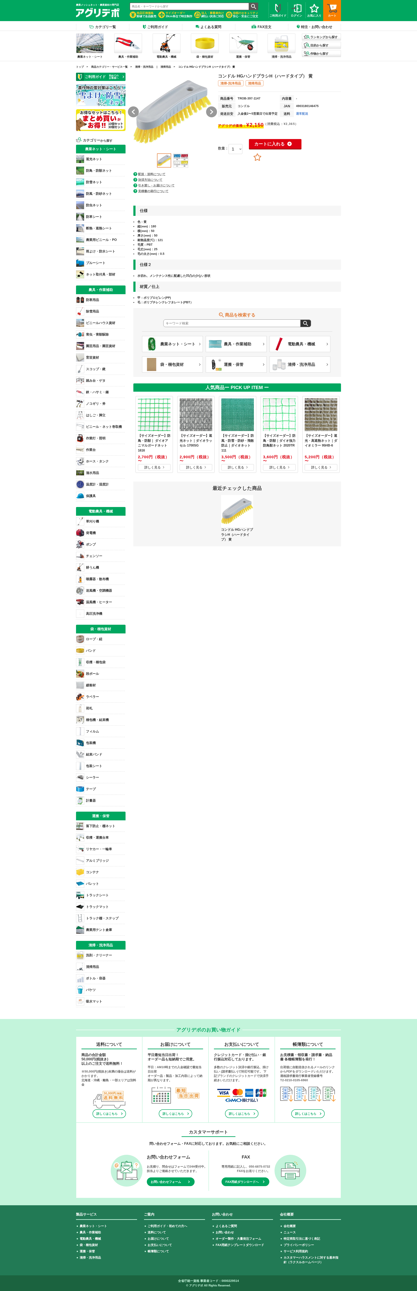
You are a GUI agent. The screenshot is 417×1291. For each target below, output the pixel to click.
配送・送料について (151, 174)
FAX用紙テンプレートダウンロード (240, 1245)
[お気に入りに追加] (257, 157)
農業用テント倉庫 (99, 930)
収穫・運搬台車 (97, 837)
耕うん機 (92, 567)
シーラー (92, 777)
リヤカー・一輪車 (99, 849)
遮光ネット (94, 159)
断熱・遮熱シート (99, 228)
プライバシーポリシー (299, 1245)
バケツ (91, 990)
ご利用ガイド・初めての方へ (167, 1226)
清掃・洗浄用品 (144, 66)
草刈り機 (92, 521)
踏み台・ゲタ (96, 380)
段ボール (92, 673)
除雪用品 (92, 311)
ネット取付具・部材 (100, 274)
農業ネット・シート (93, 1226)
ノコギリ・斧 (96, 403)
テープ (91, 789)
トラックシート (97, 895)
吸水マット (94, 1001)
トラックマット (97, 906)
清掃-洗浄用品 (230, 83)
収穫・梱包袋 (96, 662)
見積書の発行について (153, 191)
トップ (80, 66)
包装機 (91, 743)
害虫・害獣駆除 (97, 334)
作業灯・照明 (96, 438)
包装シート (94, 766)
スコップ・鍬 (96, 369)
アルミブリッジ (97, 860)
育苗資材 (92, 357)
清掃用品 (166, 66)
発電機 (91, 533)
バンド (91, 650)
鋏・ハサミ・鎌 (97, 392)
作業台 (91, 450)
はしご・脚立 (96, 415)
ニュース (290, 1232)
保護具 (91, 496)
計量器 (91, 800)
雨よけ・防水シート (100, 251)
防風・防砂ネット (99, 193)
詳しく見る (152, 467)
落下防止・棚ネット (100, 826)
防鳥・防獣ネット (99, 170)
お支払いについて (160, 1245)
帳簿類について (158, 1251)
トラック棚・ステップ (102, 918)
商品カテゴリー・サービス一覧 (109, 66)
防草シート (94, 216)
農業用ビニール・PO (101, 240)
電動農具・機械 (90, 1238)
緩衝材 (91, 685)
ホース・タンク (97, 461)
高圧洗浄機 (94, 613)
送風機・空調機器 (99, 590)
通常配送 (302, 113)
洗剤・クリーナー (99, 955)
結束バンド (94, 754)
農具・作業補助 (90, 1232)
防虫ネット (94, 205)
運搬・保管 (87, 1251)
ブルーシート (96, 263)
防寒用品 (92, 300)
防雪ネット (94, 182)
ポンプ (91, 544)
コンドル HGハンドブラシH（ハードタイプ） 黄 (206, 66)
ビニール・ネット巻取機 (104, 426)
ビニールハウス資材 (100, 323)
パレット (92, 883)
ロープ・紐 (94, 639)
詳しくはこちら (107, 1113)
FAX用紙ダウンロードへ (242, 1182)
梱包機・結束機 (97, 720)
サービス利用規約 (296, 1251)
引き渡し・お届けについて (156, 185)
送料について (157, 1232)
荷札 (89, 708)
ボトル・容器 (96, 978)
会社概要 (290, 1226)
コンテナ (92, 872)
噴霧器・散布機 (97, 579)
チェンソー (94, 556)
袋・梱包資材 (89, 1245)
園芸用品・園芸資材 (100, 346)
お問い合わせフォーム (166, 1182)
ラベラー (92, 696)
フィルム (92, 731)
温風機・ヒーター (99, 602)
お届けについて (158, 1238)
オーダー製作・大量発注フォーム (238, 1238)
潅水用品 (92, 473)
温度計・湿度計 (97, 484)
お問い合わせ (225, 1232)
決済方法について (150, 179)
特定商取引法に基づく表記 (302, 1238)
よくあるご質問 (226, 1226)
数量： (223, 148)
